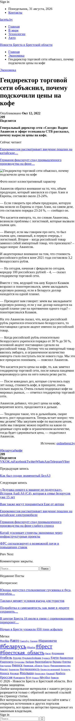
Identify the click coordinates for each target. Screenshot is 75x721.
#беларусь (7, 450)
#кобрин (29, 661)
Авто (12, 38)
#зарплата (7, 661)
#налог (4, 669)
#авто (14, 640)
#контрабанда (43, 661)
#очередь (65, 669)
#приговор (40, 673)
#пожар (14, 673)
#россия (6, 677)
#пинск (4, 673)
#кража (56, 661)
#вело (48, 653)
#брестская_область (22, 652)
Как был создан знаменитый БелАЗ (25, 475)
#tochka (4, 640)
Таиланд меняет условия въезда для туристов (32, 600)
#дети (55, 657)
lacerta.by (6, 19)
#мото (46, 665)
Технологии (16, 34)
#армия (34, 641)
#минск (17, 665)
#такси (35, 677)
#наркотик (14, 669)
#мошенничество (60, 665)
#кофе (18, 450)
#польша (27, 673)
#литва (66, 661)
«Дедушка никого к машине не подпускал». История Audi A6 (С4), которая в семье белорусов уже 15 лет (35, 493)
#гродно (17, 658)
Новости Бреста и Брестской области (26, 45)
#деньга (46, 658)
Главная (14, 26)
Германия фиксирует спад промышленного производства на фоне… (30, 161)
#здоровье (19, 662)
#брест (44, 646)
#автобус (24, 641)
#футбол (45, 677)
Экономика (8, 70)
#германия (58, 653)
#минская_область (32, 665)
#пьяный (50, 673)
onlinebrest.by (65, 443)
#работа (60, 673)
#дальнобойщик (31, 657)
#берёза (31, 647)
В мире (13, 30)
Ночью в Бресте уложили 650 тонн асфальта (31, 629)
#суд (28, 677)
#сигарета (19, 677)
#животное (66, 657)
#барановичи (47, 640)
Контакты (15, 12)
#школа (55, 677)
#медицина (5, 665)
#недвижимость (30, 669)
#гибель (6, 657)
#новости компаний (50, 669)
